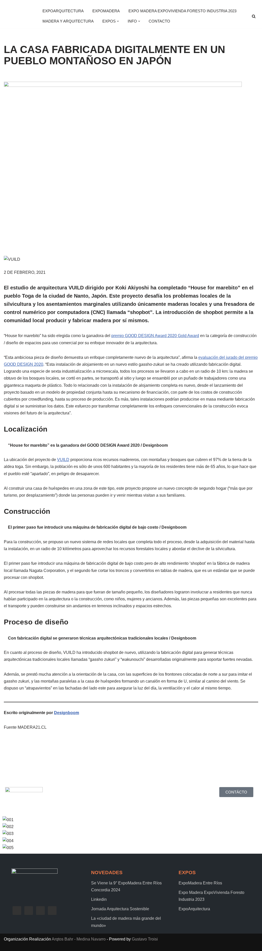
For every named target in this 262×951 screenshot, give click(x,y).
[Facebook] (17, 910)
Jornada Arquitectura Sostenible (120, 909)
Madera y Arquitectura (68, 21)
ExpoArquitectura (63, 11)
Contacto (159, 21)
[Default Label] (40, 910)
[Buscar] (254, 16)
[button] (118, 21)
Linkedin (99, 899)
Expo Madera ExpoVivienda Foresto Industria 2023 (182, 11)
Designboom (66, 712)
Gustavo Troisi (145, 939)
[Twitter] (28, 910)
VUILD (63, 459)
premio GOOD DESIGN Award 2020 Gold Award (155, 335)
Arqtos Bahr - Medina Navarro (79, 939)
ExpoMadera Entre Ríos (200, 883)
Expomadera (106, 11)
